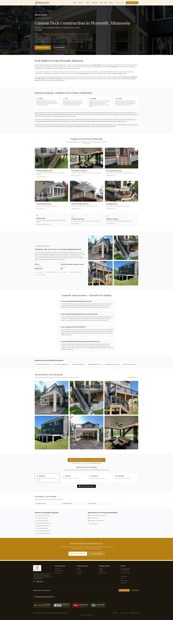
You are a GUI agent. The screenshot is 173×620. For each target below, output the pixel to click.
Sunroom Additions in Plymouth (43, 533)
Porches (79, 568)
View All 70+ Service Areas (86, 486)
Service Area (95, 2)
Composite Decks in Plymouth (42, 515)
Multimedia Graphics (89, 615)
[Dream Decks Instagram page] (36, 581)
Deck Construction (60, 566)
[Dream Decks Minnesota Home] (42, 2)
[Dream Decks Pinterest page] (40, 581)
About (101, 2)
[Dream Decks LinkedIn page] (38, 581)
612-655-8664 (119, 3)
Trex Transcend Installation (61, 364)
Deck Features (58, 572)
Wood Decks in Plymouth (41, 518)
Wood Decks (58, 568)
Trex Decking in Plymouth (41, 528)
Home (74, 2)
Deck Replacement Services (112, 364)
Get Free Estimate (43, 47)
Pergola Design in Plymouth (42, 526)
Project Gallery (124, 576)
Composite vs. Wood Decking (95, 520)
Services (81, 3)
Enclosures (79, 572)
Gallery (87, 2)
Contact (111, 2)
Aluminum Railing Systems (95, 364)
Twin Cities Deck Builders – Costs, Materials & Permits (86, 460)
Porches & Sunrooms (82, 566)
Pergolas (101, 568)
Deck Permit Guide (93, 518)
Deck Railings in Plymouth (41, 520)
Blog (106, 2)
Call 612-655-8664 (96, 554)
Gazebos (101, 570)
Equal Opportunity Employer (135, 613)
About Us (123, 578)
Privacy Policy (115, 613)
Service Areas (43, 11)
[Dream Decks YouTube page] (42, 581)
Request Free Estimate (78, 554)
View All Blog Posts (93, 524)
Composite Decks (59, 570)
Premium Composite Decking (43, 364)
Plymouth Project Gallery (129, 364)
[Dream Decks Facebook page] (33, 581)
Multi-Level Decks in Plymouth (42, 531)
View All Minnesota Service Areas (44, 597)
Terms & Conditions (123, 613)
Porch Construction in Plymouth (43, 523)
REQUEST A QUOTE (132, 2)
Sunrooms (79, 570)
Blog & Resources (125, 580)
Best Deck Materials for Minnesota (96, 515)
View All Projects (133, 377)
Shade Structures (103, 572)
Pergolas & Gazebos (104, 566)
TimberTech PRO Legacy (78, 364)
